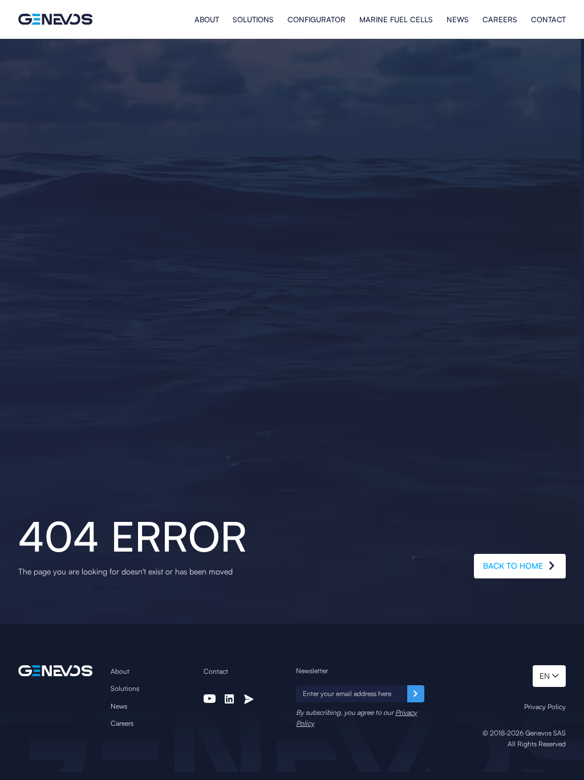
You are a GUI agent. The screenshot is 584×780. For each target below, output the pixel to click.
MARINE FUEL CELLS (396, 19)
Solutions (253, 19)
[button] (549, 676)
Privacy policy (545, 706)
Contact (548, 19)
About (206, 19)
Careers (499, 19)
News (458, 19)
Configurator (316, 19)
